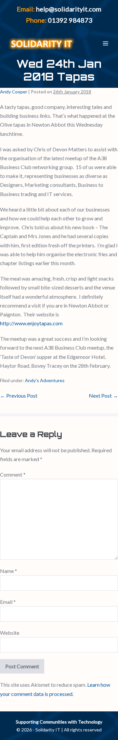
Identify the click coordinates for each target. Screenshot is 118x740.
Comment (13, 474)
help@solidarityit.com (68, 9)
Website (9, 632)
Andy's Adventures (45, 380)
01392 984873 (70, 20)
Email (8, 602)
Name (8, 571)
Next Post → (103, 395)
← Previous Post (18, 395)
